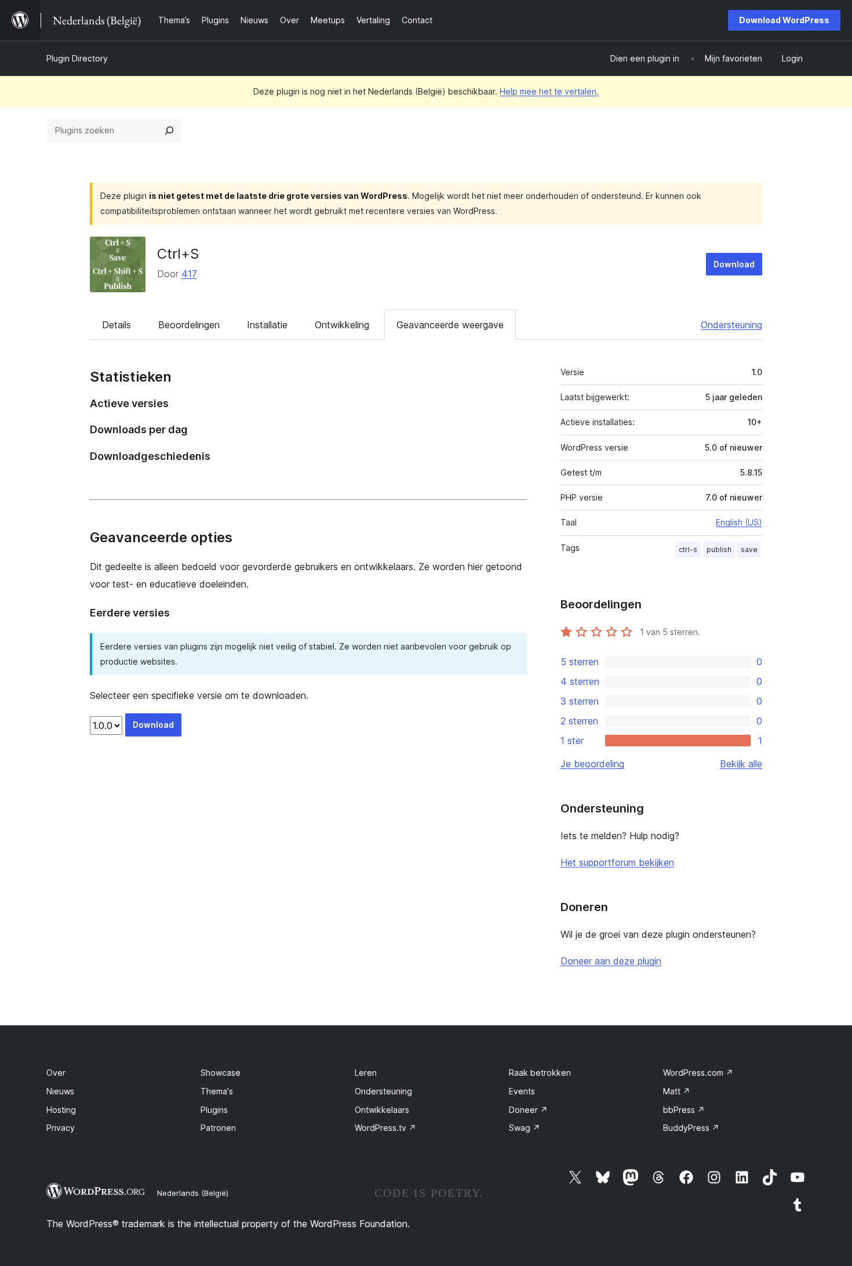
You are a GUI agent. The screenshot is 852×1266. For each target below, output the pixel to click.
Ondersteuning (731, 325)
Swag (524, 1128)
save (749, 549)
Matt (676, 1091)
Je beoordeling (592, 764)
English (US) (739, 522)
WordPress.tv (385, 1128)
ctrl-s (688, 549)
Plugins (214, 1110)
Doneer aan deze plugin (610, 961)
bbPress (684, 1110)
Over (55, 1073)
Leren (366, 1073)
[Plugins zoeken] (169, 130)
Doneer (528, 1110)
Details (116, 325)
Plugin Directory (77, 58)
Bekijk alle (741, 764)
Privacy (60, 1128)
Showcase (221, 1073)
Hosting (61, 1110)
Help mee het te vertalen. (549, 91)
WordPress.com (698, 1073)
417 (189, 274)
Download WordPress (784, 20)
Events (522, 1091)
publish (719, 549)
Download (734, 264)
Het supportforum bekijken (617, 862)
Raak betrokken (540, 1073)
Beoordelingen (189, 325)
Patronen (218, 1128)
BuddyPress (691, 1128)
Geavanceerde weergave (450, 325)
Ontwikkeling (342, 325)
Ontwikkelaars (382, 1110)
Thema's (217, 1091)
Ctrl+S (178, 253)
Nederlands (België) (192, 1193)
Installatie (267, 325)
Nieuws (60, 1091)
